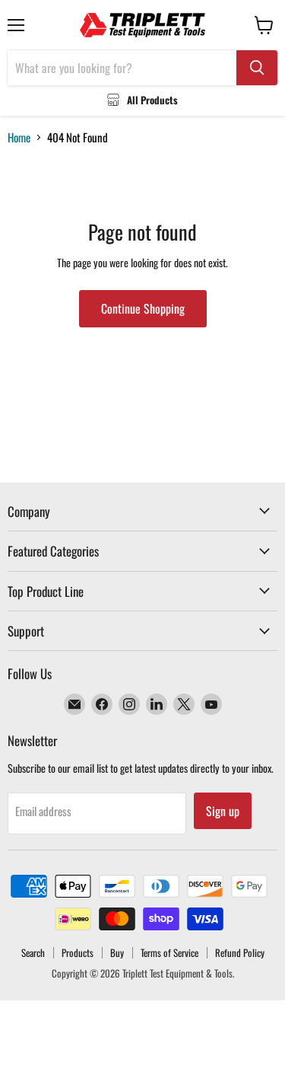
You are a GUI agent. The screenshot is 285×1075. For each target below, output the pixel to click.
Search (33, 952)
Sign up (222, 811)
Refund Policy (239, 952)
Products (77, 952)
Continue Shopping (143, 308)
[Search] (256, 67)
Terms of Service (169, 952)
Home (19, 137)
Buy (117, 952)
